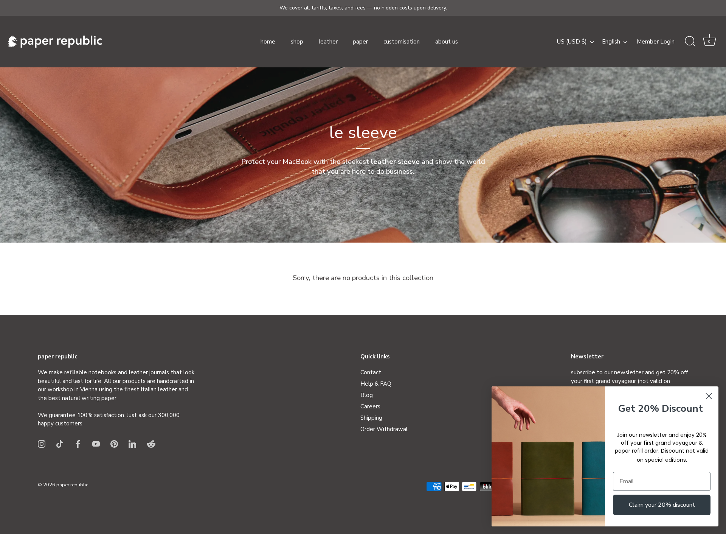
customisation (401, 41)
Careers (370, 406)
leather (328, 41)
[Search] (690, 41)
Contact (370, 372)
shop (297, 41)
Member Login (656, 41)
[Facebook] (78, 443)
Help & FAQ (375, 384)
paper (360, 41)
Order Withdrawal (384, 429)
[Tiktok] (60, 443)
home (268, 41)
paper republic (72, 484)
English (611, 41)
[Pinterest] (114, 443)
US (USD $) (572, 41)
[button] (709, 41)
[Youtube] (96, 443)
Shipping (371, 418)
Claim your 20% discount (662, 505)
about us (446, 41)
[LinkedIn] (132, 443)
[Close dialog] (708, 396)
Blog (366, 395)
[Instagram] (41, 443)
